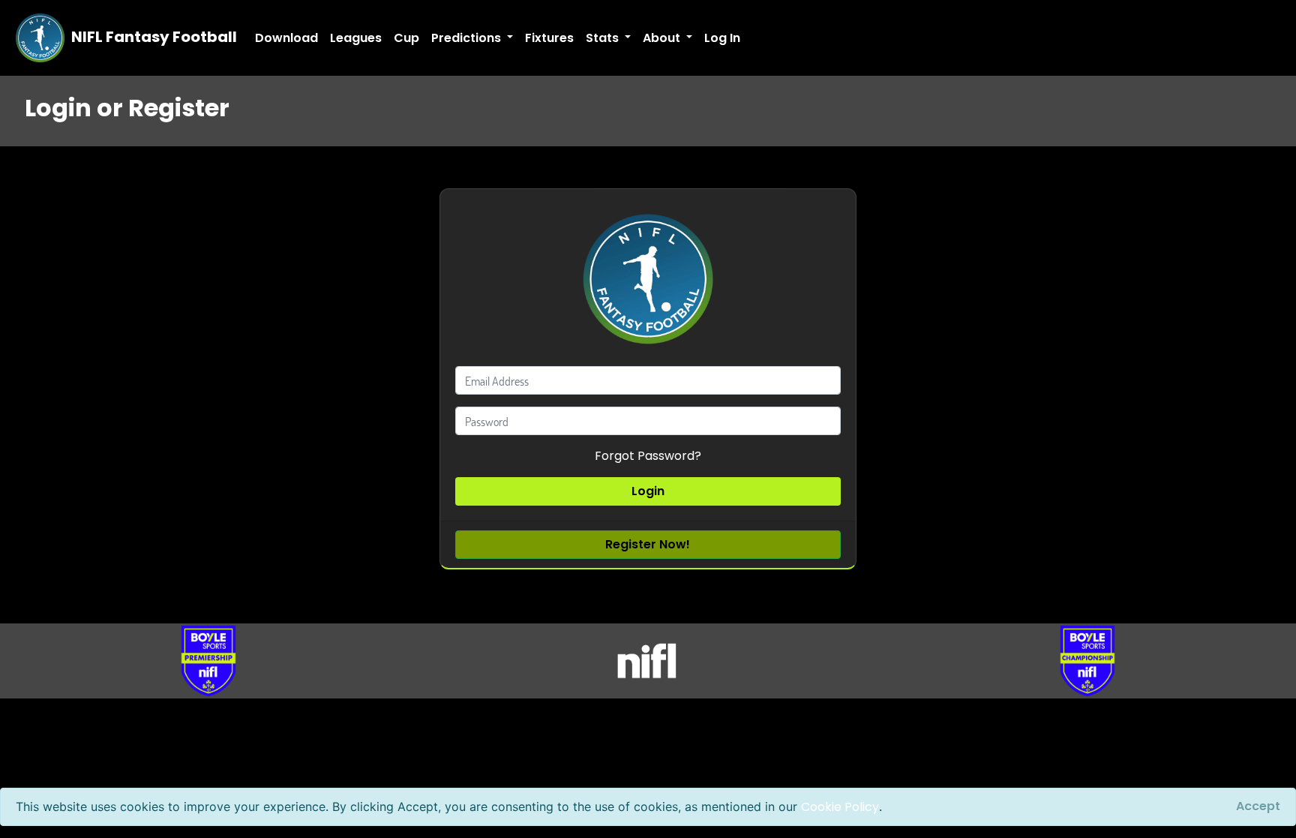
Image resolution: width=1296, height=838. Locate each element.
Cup (406, 38)
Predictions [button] (467, 38)
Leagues (356, 38)
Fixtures (549, 38)
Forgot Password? (648, 455)
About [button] (663, 38)
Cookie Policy (840, 806)
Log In (722, 38)
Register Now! (647, 544)
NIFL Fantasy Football (152, 36)
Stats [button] (604, 38)
